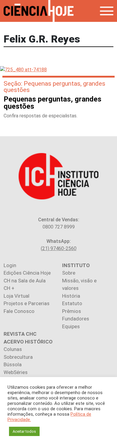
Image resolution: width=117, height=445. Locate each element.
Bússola (13, 364)
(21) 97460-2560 (58, 248)
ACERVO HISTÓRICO (28, 342)
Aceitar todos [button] (24, 431)
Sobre (68, 273)
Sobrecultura (18, 357)
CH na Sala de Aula (25, 281)
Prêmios (71, 311)
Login (10, 265)
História (71, 296)
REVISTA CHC (20, 334)
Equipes (71, 326)
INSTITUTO (76, 265)
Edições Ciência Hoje (27, 273)
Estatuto (72, 303)
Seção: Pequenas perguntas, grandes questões (54, 86)
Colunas (13, 349)
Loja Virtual (16, 296)
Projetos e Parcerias (27, 303)
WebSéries (16, 372)
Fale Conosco (19, 311)
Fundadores (75, 319)
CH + (9, 288)
